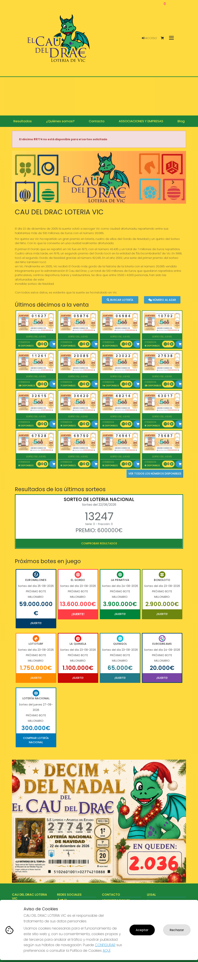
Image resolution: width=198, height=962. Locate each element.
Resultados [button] (22, 121)
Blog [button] (181, 121)
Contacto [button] (96, 121)
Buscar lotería (121, 300)
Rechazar (177, 930)
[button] (25, 182)
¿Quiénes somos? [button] (60, 121)
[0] (164, 38)
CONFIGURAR (105, 944)
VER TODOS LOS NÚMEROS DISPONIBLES (154, 473)
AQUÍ (106, 950)
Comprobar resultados (99, 543)
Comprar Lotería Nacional (36, 740)
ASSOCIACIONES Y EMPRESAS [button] (141, 121)
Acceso (150, 38)
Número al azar (164, 300)
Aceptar (142, 930)
